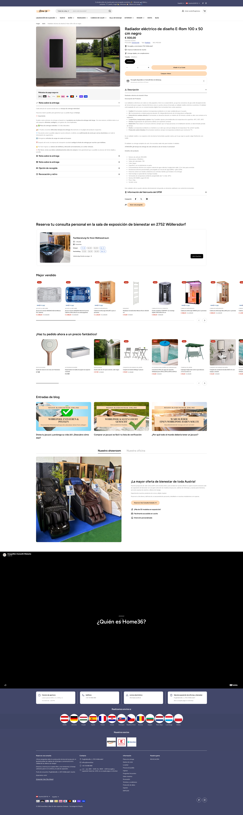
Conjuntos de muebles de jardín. (132, 367)
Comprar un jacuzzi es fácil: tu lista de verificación (118, 434)
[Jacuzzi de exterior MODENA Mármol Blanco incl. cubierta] (49, 293)
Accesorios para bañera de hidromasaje (164, 367)
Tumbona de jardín (186, 367)
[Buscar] (110, 11)
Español (180, 3)
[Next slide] (204, 320)
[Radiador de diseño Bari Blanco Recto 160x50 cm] (136, 293)
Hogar (38, 23)
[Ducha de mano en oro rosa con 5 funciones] (49, 352)
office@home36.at (87, 762)
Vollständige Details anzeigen (81, 256)
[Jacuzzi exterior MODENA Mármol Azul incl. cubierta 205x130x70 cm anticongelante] (78, 293)
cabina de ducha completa (160, 308)
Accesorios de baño (71, 367)
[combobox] (83, 11)
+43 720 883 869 (87, 766)
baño (43, 23)
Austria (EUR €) (193, 3)
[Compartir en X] (141, 199)
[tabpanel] (121, 499)
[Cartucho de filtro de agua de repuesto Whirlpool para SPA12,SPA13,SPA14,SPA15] (165, 352)
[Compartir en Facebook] (135, 199)
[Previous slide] (199, 320)
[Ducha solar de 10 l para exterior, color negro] (107, 352)
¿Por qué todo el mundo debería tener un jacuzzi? (175, 434)
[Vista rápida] (59, 284)
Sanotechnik (135, 42)
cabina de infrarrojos (100, 308)
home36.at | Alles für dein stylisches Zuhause (55, 806)
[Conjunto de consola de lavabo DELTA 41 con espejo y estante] (223, 352)
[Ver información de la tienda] (203, 80)
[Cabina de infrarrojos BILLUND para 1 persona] (223, 293)
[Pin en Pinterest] (147, 199)
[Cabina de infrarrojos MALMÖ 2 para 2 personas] (107, 293)
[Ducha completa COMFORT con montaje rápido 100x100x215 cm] (165, 293)
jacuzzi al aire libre (42, 308)
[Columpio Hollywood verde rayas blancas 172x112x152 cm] (194, 352)
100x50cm (130, 61)
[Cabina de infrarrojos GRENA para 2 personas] (194, 293)
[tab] (109, 451)
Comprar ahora (166, 73)
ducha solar (98, 367)
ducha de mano (40, 367)
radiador (147, 42)
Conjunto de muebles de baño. (219, 367)
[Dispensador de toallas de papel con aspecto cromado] (78, 352)
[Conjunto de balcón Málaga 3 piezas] (136, 352)
